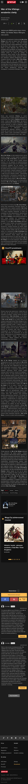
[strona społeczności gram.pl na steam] (20, 738)
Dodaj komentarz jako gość (14, 595)
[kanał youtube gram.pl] (12, 738)
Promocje (3, 767)
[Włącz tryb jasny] (22, 2)
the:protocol (17, 764)
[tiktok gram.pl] (4, 738)
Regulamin (3, 750)
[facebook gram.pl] (8, 738)
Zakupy (16, 761)
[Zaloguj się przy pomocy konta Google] (14, 599)
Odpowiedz (22, 636)
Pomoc (15, 748)
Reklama (16, 750)
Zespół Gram (4, 748)
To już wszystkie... (14, 695)
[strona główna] (11, 2)
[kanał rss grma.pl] (24, 738)
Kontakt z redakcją (18, 753)
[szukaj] (2, 2)
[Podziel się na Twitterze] (24, 23)
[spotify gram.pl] (16, 738)
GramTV (3, 764)
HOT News (3, 761)
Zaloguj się (24, 599)
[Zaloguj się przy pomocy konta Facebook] (5, 599)
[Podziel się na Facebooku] (18, 23)
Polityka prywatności (6, 753)
